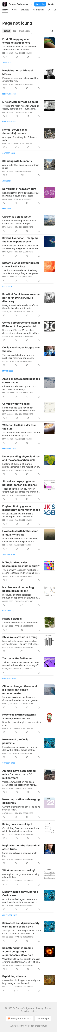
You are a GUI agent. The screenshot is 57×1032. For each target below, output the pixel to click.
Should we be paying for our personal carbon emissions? (19, 483)
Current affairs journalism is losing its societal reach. (21, 808)
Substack (14, 1025)
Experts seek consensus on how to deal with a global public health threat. (19, 748)
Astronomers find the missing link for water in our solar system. (21, 434)
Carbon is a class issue (16, 216)
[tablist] (17, 31)
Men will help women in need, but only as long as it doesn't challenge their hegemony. (19, 642)
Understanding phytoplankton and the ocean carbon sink (21, 458)
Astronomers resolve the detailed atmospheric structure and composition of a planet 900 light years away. (19, 48)
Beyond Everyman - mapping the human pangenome (20, 240)
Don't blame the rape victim (19, 188)
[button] (5, 9)
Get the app (43, 1018)
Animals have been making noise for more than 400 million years (19, 774)
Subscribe (40, 4)
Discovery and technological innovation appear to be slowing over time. (21, 596)
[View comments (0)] (17, 57)
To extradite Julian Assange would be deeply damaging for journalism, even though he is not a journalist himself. (20, 107)
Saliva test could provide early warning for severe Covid (20, 925)
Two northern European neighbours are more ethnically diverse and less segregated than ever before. (20, 571)
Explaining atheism (14, 976)
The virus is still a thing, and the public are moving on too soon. (18, 356)
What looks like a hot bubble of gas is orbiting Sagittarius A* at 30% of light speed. (21, 960)
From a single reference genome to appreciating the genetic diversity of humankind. (20, 247)
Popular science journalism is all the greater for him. (20, 79)
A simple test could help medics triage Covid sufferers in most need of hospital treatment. (21, 932)
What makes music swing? (19, 870)
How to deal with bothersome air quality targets (20, 533)
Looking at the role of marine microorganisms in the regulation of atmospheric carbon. (20, 465)
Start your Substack (21, 1018)
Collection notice (28, 1011)
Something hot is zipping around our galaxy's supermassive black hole (17, 951)
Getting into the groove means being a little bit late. (20, 876)
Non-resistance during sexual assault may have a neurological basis (20, 194)
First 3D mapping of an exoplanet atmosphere (16, 41)
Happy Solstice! (12, 618)
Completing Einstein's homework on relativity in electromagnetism (20, 829)
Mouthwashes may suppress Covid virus (20, 893)
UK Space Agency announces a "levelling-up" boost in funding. (18, 515)
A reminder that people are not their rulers (20, 166)
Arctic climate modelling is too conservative (21, 380)
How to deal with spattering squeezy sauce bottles (19, 716)
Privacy (39, 1008)
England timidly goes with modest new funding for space (21, 508)
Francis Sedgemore (23, 53)
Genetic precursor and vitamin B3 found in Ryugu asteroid (21, 324)
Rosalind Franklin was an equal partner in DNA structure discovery (21, 298)
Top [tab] (14, 31)
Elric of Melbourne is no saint (20, 101)
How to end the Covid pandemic (15, 741)
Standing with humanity (17, 161)
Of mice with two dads (16, 403)
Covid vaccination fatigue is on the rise (21, 349)
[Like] (4, 88)
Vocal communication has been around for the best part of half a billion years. (18, 783)
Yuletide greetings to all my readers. (20, 622)
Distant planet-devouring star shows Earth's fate (20, 264)
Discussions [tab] (24, 31)
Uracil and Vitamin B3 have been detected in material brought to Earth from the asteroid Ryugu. (21, 331)
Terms (48, 1008)
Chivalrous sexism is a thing (19, 637)
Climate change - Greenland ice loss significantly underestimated (19, 690)
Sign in (51, 4)
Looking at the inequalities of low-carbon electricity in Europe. (19, 222)
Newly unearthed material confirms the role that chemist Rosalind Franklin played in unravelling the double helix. (20, 307)
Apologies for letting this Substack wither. (19, 138)
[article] (28, 48)
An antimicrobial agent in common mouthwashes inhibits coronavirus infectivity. (19, 900)
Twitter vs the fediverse (17, 658)
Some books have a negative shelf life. (19, 854)
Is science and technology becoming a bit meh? (18, 589)
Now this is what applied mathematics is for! (21, 723)
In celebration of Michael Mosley (17, 72)
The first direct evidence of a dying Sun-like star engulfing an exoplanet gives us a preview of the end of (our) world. (21, 272)
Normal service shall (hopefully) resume (14, 131)
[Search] (52, 31)
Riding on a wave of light (17, 824)
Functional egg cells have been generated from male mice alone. (19, 409)
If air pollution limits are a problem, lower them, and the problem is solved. (20, 540)
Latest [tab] (7, 31)
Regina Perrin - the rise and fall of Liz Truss (21, 847)
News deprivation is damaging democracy (21, 801)
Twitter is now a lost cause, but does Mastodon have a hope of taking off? (20, 664)
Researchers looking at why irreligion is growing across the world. (21, 982)
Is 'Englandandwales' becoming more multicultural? (21, 564)
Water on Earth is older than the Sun (19, 427)
